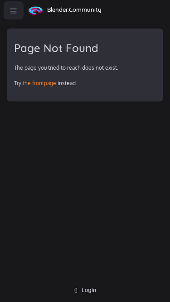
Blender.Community (74, 10)
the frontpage (39, 83)
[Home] (35, 10)
